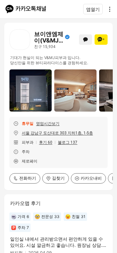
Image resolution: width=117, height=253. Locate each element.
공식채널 (67, 37)
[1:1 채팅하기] (85, 39)
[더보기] (108, 9)
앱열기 (93, 9)
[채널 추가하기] (101, 39)
